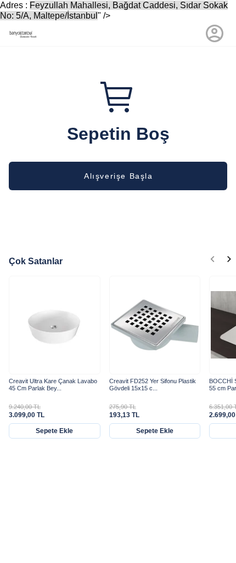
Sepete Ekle (54, 431)
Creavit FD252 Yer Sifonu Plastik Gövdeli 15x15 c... (152, 384)
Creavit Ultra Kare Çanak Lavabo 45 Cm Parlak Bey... (53, 384)
